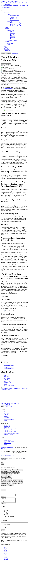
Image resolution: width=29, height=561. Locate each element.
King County (10, 30)
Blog (5, 46)
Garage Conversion (14, 471)
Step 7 (5, 554)
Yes (2, 475)
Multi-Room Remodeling (16, 25)
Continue (3, 490)
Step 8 (5, 556)
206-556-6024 (14, 1)
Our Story (6, 41)
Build (8, 14)
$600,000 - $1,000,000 (17, 483)
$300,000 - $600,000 (6, 483)
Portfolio (6, 27)
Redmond (12, 38)
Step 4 (5, 550)
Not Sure (10, 475)
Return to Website (5, 544)
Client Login (7, 50)
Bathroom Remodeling (17, 470)
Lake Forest (13, 37)
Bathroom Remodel (15, 24)
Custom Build (13, 17)
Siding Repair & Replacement (11, 433)
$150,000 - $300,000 (17, 481)
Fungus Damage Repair (10, 428)
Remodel (9, 21)
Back (2, 464)
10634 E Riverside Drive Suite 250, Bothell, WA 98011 (10, 404)
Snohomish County (12, 40)
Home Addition (4, 471)
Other (9, 476)
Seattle (12, 31)
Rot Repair (6, 427)
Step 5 (5, 551)
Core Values (10, 43)
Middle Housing (14, 15)
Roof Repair (7, 426)
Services (6, 414)
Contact (6, 47)
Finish (2, 530)
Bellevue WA (7, 443)
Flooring (6, 430)
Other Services (15, 473)
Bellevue (12, 33)
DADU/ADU (13, 18)
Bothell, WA (7, 376)
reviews (3, 448)
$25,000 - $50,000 (7, 480)
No (5, 475)
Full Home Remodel (5, 473)
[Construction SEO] (7, 455)
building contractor (7, 88)
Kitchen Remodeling (15, 23)
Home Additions (14, 20)
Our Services (7, 12)
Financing (6, 49)
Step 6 (5, 553)
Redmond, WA (8, 382)
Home (5, 411)
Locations (6, 28)
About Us (9, 44)
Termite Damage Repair (10, 431)
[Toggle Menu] (1, 10)
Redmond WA (7, 440)
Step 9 (5, 557)
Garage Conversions (9, 367)
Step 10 (6, 559)
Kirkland (12, 36)
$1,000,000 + (4, 485)
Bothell (12, 34)
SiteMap (6, 420)
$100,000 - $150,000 (6, 481)
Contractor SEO (13, 458)
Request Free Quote (6, 1)
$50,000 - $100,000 (17, 480)
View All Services (8, 434)
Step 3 (5, 549)
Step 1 (5, 547)
